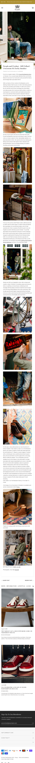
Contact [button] (5, 738)
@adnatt (17, 569)
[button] (17, 742)
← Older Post (5, 580)
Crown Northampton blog (25, 74)
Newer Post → (29, 580)
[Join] (31, 723)
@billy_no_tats (16, 567)
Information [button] (7, 732)
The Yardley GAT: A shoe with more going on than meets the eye (16, 632)
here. (18, 487)
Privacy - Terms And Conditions (22, 757)
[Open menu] (3, 8)
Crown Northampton (6, 757)
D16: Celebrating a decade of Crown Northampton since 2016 (13, 688)
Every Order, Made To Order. (7, 759)
